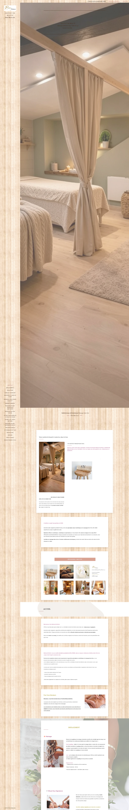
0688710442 (125, 1)
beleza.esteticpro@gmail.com (114, 1)
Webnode (13, 808)
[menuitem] (10, 385)
